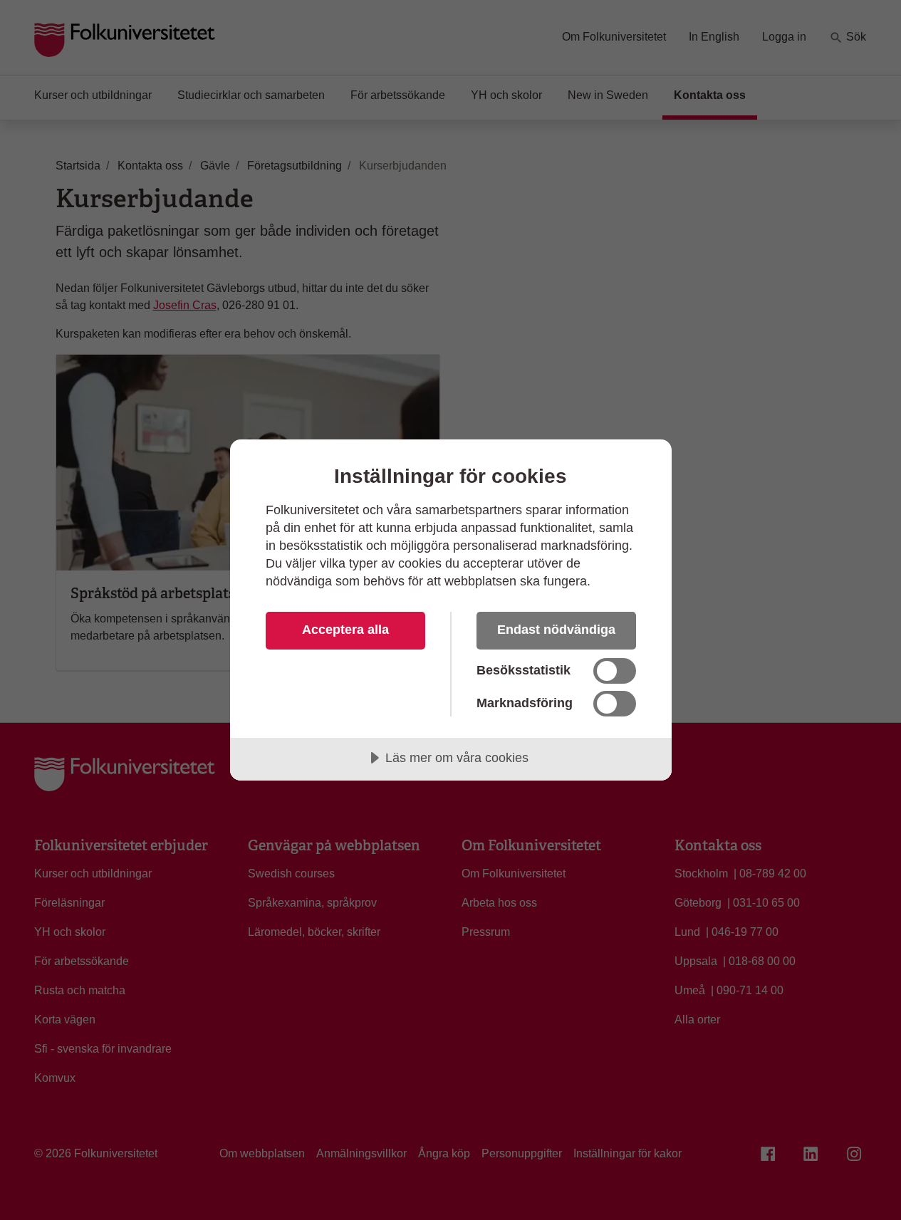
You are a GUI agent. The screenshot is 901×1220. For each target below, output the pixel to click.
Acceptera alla (345, 629)
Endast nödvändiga (556, 629)
